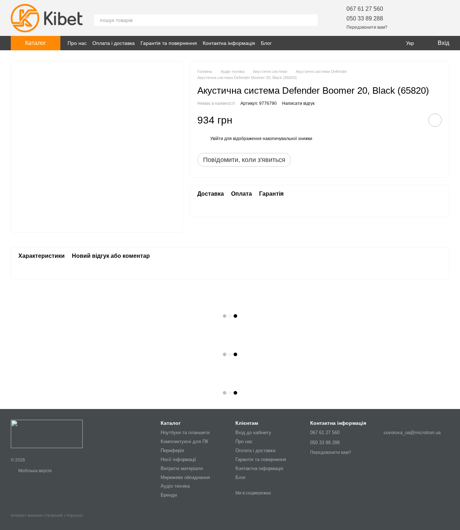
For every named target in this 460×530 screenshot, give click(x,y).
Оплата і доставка (113, 43)
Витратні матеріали (182, 468)
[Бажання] (406, 18)
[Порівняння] (425, 18)
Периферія (172, 450)
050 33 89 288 (364, 18)
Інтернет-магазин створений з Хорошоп (47, 515)
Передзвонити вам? (366, 27)
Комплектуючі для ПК (184, 441)
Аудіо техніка (175, 486)
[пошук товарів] (312, 20)
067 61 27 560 (364, 9)
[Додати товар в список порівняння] (414, 120)
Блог (266, 43)
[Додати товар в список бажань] (435, 120)
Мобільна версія (34, 470)
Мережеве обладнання (185, 477)
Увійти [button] (216, 138)
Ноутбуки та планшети (185, 432)
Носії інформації (178, 459)
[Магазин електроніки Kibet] (47, 433)
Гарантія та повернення (169, 43)
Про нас (77, 43)
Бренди (169, 495)
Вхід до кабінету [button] (253, 432)
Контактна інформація (229, 43)
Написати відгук (298, 103)
